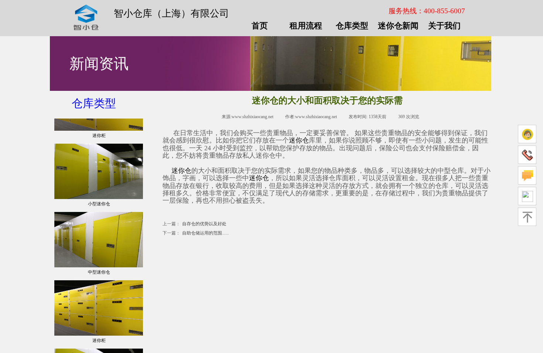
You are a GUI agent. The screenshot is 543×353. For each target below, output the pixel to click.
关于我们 (444, 25)
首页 (260, 25)
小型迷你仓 (99, 209)
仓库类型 (94, 103)
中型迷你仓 (99, 277)
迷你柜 (99, 141)
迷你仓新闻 (398, 25)
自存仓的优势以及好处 (194, 223)
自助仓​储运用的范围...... (196, 233)
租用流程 (306, 25)
